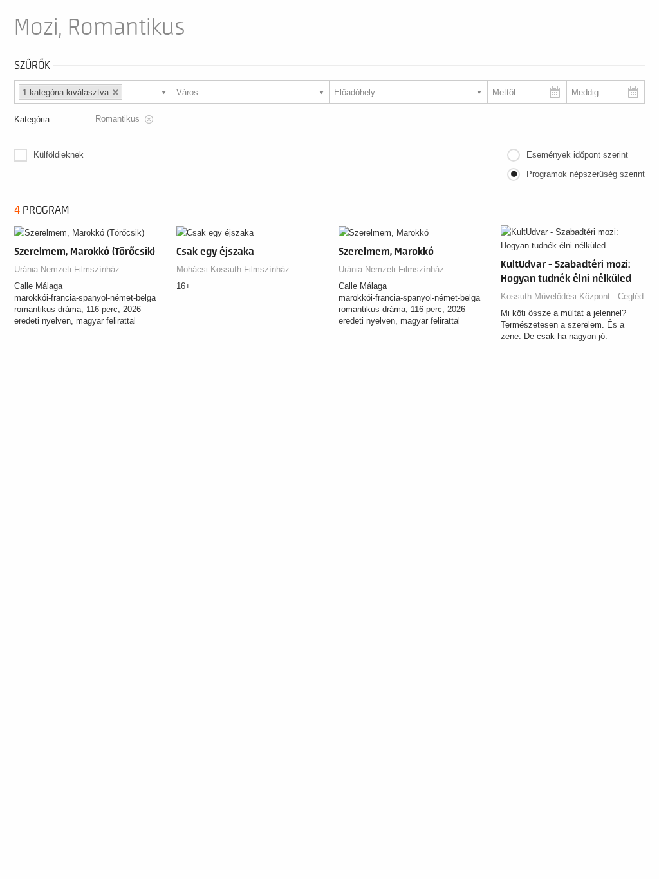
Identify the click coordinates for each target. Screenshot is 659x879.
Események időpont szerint (577, 155)
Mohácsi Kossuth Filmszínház (233, 269)
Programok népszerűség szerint (585, 174)
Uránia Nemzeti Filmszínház (67, 269)
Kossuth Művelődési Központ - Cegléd (572, 296)
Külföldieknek (58, 155)
